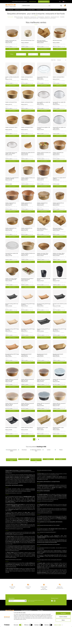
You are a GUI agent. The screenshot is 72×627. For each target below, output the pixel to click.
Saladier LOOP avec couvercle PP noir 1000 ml (59, 380)
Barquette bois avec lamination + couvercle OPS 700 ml (27, 279)
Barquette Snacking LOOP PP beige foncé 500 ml (43, 304)
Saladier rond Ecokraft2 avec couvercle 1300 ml (26, 229)
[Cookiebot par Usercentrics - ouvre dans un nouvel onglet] (6, 625)
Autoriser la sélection (63, 616)
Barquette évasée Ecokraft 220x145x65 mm (58, 355)
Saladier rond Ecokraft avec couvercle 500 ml (26, 204)
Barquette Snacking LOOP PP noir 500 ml (11, 304)
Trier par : (53, 60)
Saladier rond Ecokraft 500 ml (58, 77)
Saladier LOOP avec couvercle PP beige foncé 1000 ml (27, 404)
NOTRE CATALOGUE (32, 1)
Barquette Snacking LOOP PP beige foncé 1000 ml (12, 355)
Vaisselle (39, 9)
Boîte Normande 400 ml (57, 40)
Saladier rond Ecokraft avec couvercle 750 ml (58, 153)
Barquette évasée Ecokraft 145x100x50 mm (26, 355)
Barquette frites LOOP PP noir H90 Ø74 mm (43, 279)
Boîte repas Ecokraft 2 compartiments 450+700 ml (42, 41)
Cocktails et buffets (20, 9)
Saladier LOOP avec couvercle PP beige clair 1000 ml (11, 404)
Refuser (63, 620)
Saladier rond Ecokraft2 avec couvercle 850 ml (58, 204)
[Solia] (10, 5)
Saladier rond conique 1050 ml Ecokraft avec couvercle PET (58, 254)
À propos (62, 9)
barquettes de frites (27, 496)
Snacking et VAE (47, 9)
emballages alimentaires (30, 489)
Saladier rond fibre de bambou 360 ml (12, 78)
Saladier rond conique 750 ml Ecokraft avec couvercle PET (42, 254)
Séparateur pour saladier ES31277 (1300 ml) (59, 178)
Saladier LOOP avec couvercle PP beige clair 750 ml (27, 380)
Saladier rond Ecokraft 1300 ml (27, 127)
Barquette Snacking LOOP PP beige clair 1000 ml (59, 330)
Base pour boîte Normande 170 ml (27, 40)
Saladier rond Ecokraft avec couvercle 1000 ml (42, 178)
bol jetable (27, 477)
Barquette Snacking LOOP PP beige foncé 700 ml (28, 330)
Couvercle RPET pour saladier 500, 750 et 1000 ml (43, 103)
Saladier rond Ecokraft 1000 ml (27, 102)
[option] (11, 455)
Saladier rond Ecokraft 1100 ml (11, 127)
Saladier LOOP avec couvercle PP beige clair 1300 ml (59, 404)
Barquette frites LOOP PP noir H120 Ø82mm (59, 279)
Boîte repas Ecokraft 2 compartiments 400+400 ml (42, 229)
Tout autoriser (63, 613)
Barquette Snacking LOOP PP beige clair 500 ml (28, 304)
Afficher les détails (57, 624)
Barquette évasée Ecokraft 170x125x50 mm (42, 355)
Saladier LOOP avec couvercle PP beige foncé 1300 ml (11, 380)
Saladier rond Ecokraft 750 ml (11, 102)
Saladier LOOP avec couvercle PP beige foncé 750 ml (43, 380)
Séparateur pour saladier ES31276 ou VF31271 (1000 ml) (12, 178)
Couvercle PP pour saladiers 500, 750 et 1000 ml (11, 254)
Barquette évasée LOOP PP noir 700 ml (59, 304)
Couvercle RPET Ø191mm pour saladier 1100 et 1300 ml (11, 153)
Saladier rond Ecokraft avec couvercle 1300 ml (10, 204)
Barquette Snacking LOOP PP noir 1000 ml (43, 330)
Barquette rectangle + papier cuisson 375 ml (58, 428)
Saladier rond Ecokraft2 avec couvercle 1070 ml (10, 41)
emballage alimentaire (62, 518)
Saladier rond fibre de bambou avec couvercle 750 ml (44, 153)
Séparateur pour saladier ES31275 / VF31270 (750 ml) (28, 153)
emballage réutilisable (42, 536)
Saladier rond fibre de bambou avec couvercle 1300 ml (28, 254)
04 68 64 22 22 (60, 588)
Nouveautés (10, 9)
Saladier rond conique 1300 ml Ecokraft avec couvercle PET (11, 279)
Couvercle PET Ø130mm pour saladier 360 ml (42, 78)
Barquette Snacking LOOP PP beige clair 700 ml (12, 330)
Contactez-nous (44, 1)
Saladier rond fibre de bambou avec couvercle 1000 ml (28, 178)
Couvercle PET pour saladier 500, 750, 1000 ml (59, 103)
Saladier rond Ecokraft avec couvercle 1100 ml (42, 204)
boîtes (14, 542)
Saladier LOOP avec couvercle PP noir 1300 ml (43, 404)
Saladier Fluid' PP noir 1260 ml (11, 427)
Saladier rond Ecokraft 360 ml (27, 77)
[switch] (30, 625)
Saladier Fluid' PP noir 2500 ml (27, 427)
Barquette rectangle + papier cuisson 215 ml (42, 428)
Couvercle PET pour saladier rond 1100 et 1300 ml (59, 128)
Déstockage (55, 9)
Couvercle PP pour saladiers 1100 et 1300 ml (43, 128)
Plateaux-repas (31, 9)
